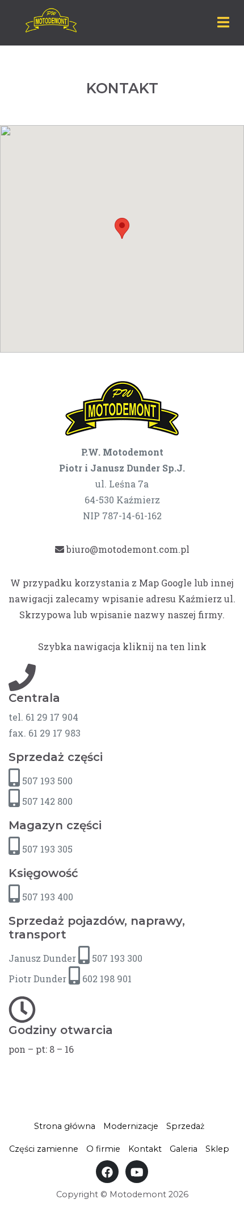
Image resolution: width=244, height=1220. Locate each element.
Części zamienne (43, 1149)
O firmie (103, 1149)
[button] (122, 228)
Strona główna (64, 1126)
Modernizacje (130, 1126)
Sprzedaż (185, 1126)
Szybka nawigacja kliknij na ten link (122, 646)
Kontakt (145, 1149)
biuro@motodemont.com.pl (127, 549)
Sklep (217, 1149)
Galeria (183, 1149)
